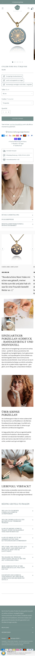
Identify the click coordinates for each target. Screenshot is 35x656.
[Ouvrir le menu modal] (2, 8)
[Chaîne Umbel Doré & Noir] (17, 249)
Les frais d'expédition (16, 124)
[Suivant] (32, 2)
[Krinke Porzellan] (17, 8)
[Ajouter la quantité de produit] (8, 112)
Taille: (5, 89)
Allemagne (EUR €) (14, 638)
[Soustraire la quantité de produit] (3, 112)
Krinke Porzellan (14, 641)
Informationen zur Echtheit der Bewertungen (16, 654)
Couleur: (7, 99)
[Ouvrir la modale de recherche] (28, 8)
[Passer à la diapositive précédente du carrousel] (2, 248)
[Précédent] (3, 2)
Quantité (4, 108)
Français (4, 638)
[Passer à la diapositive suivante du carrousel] (32, 248)
